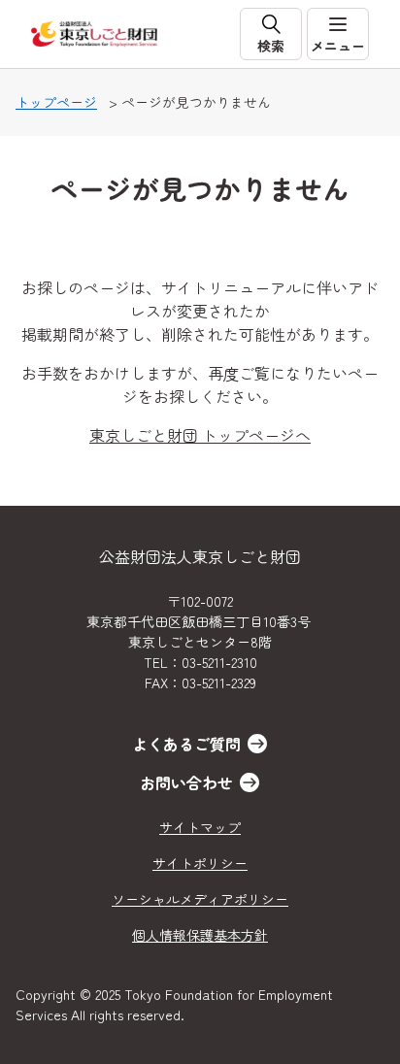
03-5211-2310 (219, 662)
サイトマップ (200, 827)
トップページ (56, 102)
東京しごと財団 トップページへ (200, 435)
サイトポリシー (200, 863)
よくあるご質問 (186, 743)
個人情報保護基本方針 (200, 935)
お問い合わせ (186, 782)
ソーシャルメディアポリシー (200, 899)
